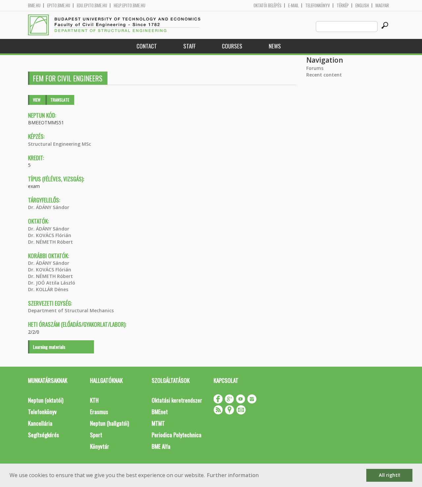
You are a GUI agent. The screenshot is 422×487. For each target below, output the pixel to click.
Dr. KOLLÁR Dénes (48, 289)
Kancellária (40, 423)
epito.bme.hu (58, 5)
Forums (314, 68)
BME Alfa (161, 446)
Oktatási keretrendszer (177, 400)
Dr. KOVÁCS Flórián (49, 235)
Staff (189, 46)
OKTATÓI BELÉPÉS (268, 5)
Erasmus (99, 412)
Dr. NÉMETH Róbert (50, 242)
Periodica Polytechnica (176, 435)
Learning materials (49, 346)
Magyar (382, 5)
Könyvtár (99, 446)
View (37, 100)
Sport (96, 435)
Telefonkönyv (317, 5)
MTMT (158, 423)
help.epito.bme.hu (129, 5)
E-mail (293, 5)
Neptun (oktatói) (45, 400)
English (362, 5)
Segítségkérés (43, 435)
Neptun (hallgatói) (109, 423)
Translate (59, 100)
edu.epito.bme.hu (92, 5)
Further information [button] (233, 475)
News (275, 46)
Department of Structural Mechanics (71, 310)
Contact (146, 46)
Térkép (343, 5)
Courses (232, 46)
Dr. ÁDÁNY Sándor (48, 207)
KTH (94, 400)
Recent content (324, 75)
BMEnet (160, 412)
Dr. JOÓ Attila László (51, 283)
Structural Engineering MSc (59, 144)
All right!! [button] (389, 475)
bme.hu (34, 5)
